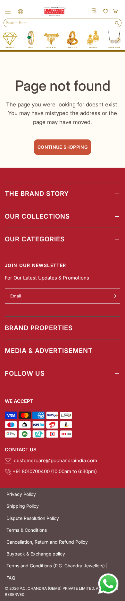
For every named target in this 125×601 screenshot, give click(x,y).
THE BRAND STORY (37, 193)
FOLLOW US (25, 373)
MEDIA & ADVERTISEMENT (49, 351)
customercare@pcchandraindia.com (54, 460)
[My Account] (19, 12)
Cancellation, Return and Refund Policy (47, 542)
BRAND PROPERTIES (39, 328)
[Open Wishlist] (106, 11)
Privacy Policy (21, 494)
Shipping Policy (22, 506)
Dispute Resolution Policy (32, 518)
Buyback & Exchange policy (35, 553)
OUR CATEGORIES (35, 239)
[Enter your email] (113, 296)
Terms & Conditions (26, 530)
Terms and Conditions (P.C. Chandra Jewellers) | (57, 565)
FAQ (10, 577)
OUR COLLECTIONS (37, 216)
